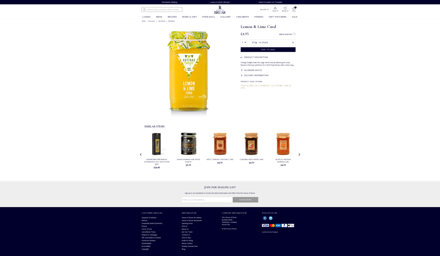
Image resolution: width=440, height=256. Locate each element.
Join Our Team (187, 232)
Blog (183, 249)
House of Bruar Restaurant (192, 220)
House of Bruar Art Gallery (191, 217)
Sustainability (146, 243)
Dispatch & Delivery (149, 217)
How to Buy (186, 238)
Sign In (275, 11)
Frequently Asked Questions (152, 223)
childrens (242, 16)
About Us (185, 229)
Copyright (145, 249)
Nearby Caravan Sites (190, 246)
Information (189, 213)
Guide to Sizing (187, 240)
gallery (226, 16)
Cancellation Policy (148, 232)
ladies (147, 16)
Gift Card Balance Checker (151, 238)
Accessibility (146, 246)
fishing (258, 16)
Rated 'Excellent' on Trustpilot (270, 2)
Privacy (144, 226)
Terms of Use (147, 229)
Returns (144, 220)
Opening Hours (187, 223)
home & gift (189, 16)
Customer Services (152, 213)
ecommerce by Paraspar (270, 232)
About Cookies (187, 243)
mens (159, 16)
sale (294, 16)
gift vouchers (277, 16)
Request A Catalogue (149, 235)
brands (172, 16)
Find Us (184, 226)
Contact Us (186, 235)
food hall (208, 16)
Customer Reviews (148, 240)
